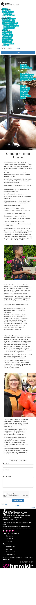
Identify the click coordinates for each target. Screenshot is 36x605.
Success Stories (7, 42)
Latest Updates (7, 38)
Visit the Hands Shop (9, 28)
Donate (18, 51)
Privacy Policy (23, 557)
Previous (4, 504)
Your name (6, 463)
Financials (6, 45)
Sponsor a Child (7, 21)
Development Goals (8, 43)
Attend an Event (7, 14)
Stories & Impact (5, 30)
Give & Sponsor (5, 18)
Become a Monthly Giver (10, 22)
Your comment (7, 476)
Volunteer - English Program (11, 26)
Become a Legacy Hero (10, 24)
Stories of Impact (8, 35)
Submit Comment (18, 500)
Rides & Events (5, 9)
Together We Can (8, 36)
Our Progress (7, 40)
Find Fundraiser (7, 48)
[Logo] (18, 4)
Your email (6, 470)
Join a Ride (6, 12)
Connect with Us (10, 554)
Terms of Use (14, 557)
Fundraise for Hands (9, 15)
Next (32, 507)
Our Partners (9, 538)
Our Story (6, 33)
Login (4, 55)
